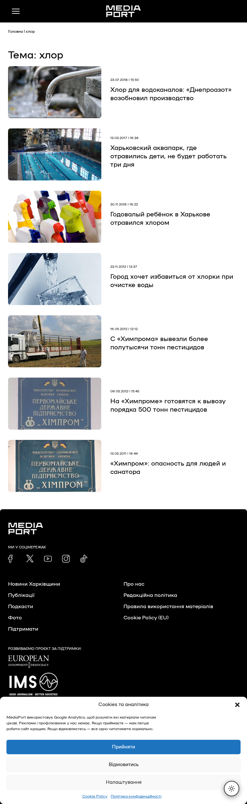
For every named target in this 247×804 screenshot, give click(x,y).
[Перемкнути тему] (231, 788)
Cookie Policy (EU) (146, 617)
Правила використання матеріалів (168, 606)
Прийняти (123, 747)
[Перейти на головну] (123, 11)
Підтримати (23, 629)
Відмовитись (124, 764)
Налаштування (124, 782)
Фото (15, 617)
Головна (15, 31)
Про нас (134, 584)
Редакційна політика (150, 595)
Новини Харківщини (34, 584)
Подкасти (20, 606)
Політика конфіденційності (136, 796)
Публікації (21, 595)
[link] (12, 558)
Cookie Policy (94, 796)
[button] (237, 705)
